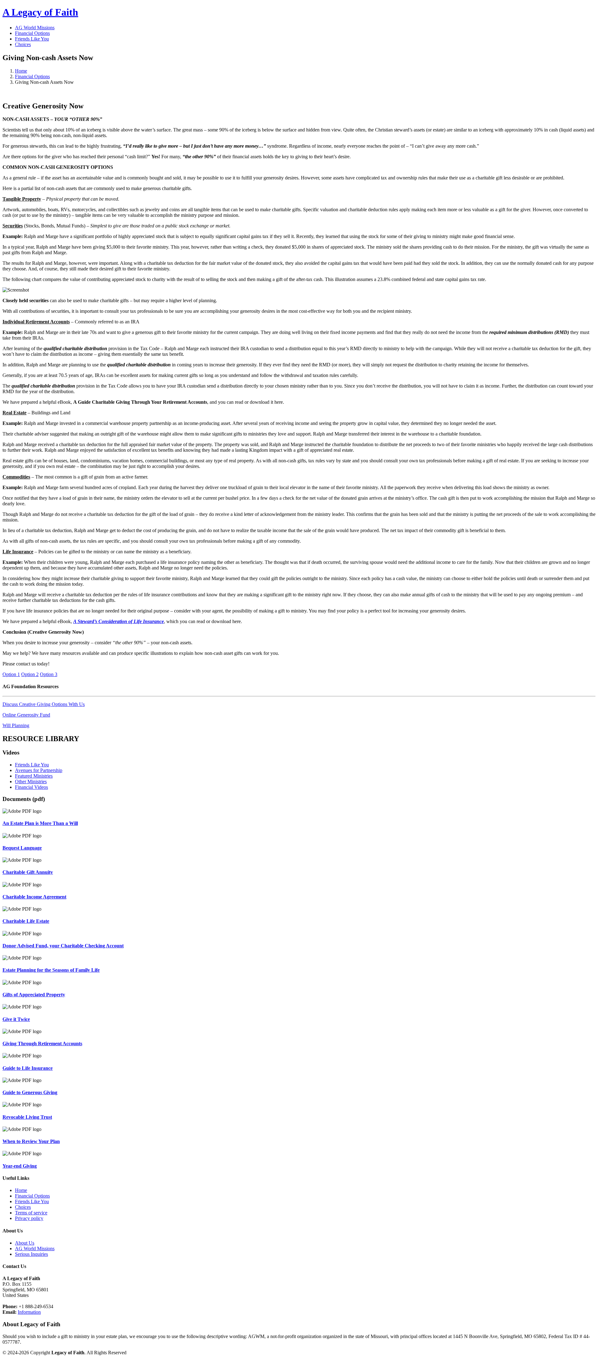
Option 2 (30, 674)
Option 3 (48, 674)
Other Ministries (31, 781)
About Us (24, 1243)
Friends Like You (32, 38)
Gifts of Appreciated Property (33, 994)
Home (21, 71)
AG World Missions (35, 27)
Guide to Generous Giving (29, 1092)
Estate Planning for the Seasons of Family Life (51, 970)
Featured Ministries (34, 776)
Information (29, 1312)
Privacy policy (29, 1218)
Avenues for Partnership (38, 770)
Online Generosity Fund (26, 714)
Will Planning (15, 725)
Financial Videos (31, 787)
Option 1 (11, 674)
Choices (23, 44)
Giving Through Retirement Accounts (42, 1043)
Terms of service (31, 1212)
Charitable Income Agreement (34, 896)
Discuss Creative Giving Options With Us (43, 704)
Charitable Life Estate (25, 921)
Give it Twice (16, 1019)
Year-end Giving (19, 1166)
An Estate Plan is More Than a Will (40, 823)
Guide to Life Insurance (27, 1068)
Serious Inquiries (31, 1254)
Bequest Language (22, 848)
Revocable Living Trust (27, 1117)
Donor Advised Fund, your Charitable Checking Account (63, 945)
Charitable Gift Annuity (27, 872)
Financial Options (32, 33)
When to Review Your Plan (31, 1141)
